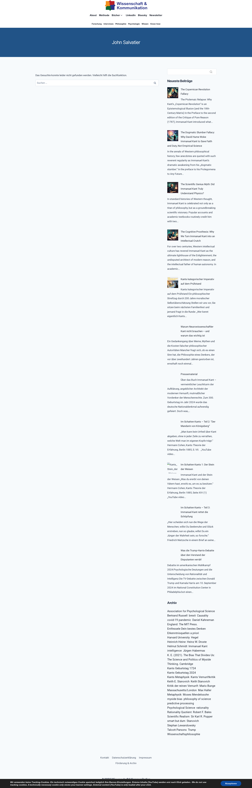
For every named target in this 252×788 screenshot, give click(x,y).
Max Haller (204, 690)
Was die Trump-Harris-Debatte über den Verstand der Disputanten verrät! (197, 555)
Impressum (145, 757)
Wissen (145, 24)
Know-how (155, 24)
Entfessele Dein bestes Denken (186, 628)
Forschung (97, 24)
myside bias (174, 699)
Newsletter (155, 15)
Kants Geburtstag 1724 (181, 668)
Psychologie (134, 24)
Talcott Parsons (177, 729)
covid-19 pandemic (179, 620)
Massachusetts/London (182, 690)
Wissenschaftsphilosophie (183, 734)
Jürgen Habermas (194, 650)
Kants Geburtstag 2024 (181, 672)
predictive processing (180, 703)
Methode (104, 15)
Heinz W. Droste (197, 642)
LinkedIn (131, 15)
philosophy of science (197, 699)
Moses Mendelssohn (196, 694)
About (93, 15)
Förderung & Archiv (126, 763)
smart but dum (176, 721)
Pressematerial (189, 374)
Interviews (108, 24)
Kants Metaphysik (178, 677)
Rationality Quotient (179, 712)
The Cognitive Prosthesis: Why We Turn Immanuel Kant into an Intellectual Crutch (198, 236)
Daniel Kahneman (203, 620)
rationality (202, 707)
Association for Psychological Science (191, 611)
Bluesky (142, 15)
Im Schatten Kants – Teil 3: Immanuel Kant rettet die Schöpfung (195, 512)
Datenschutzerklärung (124, 757)
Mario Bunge (207, 685)
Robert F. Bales (202, 712)
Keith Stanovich (200, 681)
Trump (192, 729)
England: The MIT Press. (182, 624)
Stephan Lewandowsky (181, 725)
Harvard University (178, 637)
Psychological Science (181, 707)
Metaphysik (174, 694)
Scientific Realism (178, 716)
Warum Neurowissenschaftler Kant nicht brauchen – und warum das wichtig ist (197, 331)
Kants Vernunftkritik (203, 677)
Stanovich (193, 721)
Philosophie (120, 24)
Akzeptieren (231, 783)
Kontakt (104, 757)
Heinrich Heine (176, 642)
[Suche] (211, 71)
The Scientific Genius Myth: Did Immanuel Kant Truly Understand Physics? (198, 189)
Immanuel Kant (198, 646)
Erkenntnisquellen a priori (183, 633)
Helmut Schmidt (177, 646)
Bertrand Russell (177, 615)
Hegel (194, 637)
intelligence (174, 650)
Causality (202, 615)
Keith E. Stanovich (178, 681)
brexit (192, 615)
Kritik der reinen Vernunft (182, 685)
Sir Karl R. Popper (201, 716)
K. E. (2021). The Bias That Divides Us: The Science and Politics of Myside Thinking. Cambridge (191, 660)
